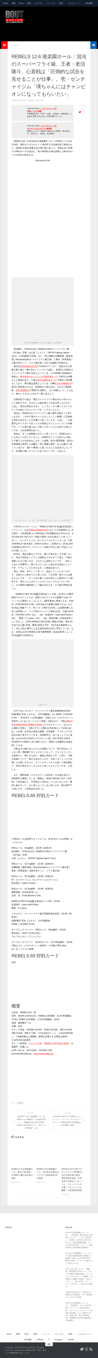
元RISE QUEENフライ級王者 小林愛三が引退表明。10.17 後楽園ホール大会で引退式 (78, 1294)
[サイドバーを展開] (4, 45)
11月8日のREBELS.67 (37, 530)
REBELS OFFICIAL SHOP (56, 1043)
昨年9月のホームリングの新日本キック (39, 376)
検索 (14, 3)
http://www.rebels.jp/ (43, 1053)
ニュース (38, 3)
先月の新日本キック (47, 380)
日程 (61, 3)
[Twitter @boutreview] (82, 1349)
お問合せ (40, 1339)
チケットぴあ (35, 1043)
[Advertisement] (46, 31)
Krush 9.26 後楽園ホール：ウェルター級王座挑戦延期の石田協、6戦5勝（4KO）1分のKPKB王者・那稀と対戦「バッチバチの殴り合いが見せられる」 (79, 1258)
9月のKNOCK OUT (29, 366)
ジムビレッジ (73, 3)
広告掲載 (89, 3)
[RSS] (91, 1349)
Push (21, 3)
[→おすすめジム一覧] (48, 109)
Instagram (58, 1339)
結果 (29, 3)
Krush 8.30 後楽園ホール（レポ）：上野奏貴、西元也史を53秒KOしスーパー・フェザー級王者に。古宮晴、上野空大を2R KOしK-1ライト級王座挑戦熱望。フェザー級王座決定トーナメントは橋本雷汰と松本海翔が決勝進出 (79, 1239)
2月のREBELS (64, 383)
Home (5, 3)
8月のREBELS (23, 390)
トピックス (50, 3)
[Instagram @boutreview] (86, 1349)
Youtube (70, 1339)
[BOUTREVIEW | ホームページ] (14, 16)
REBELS (20, 1103)
